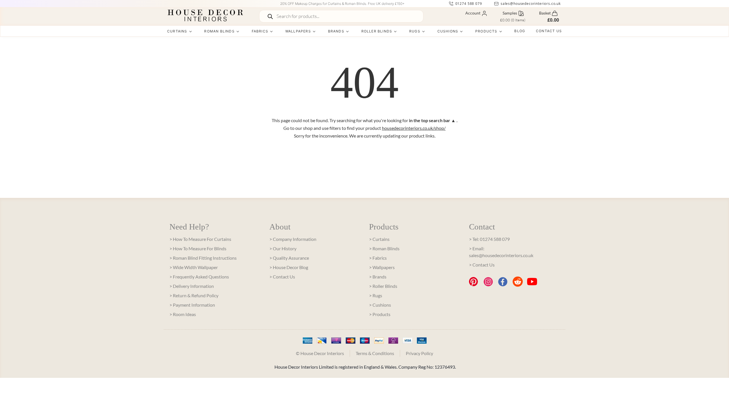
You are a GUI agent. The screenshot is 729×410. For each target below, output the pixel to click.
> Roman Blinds (384, 248)
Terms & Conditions (375, 353)
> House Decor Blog (288, 267)
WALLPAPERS (298, 31)
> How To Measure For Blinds (197, 248)
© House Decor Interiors (320, 353)
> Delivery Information (191, 286)
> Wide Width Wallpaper (193, 267)
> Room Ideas (182, 314)
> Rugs (375, 295)
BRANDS (336, 31)
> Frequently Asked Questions (199, 276)
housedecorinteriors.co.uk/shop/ (414, 128)
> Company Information (292, 239)
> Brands (377, 276)
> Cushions (380, 305)
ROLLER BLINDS (376, 31)
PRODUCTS (486, 31)
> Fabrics (378, 258)
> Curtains (379, 239)
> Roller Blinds (383, 286)
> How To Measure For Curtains (200, 239)
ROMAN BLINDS (219, 31)
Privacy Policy (419, 353)
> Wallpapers (382, 267)
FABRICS (260, 31)
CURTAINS (177, 31)
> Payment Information (192, 305)
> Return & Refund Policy (193, 295)
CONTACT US (549, 31)
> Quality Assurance (289, 258)
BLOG (519, 31)
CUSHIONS (447, 31)
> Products (379, 314)
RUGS (414, 31)
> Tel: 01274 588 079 (489, 239)
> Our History (282, 248)
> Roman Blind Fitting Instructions (203, 258)
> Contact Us (282, 276)
